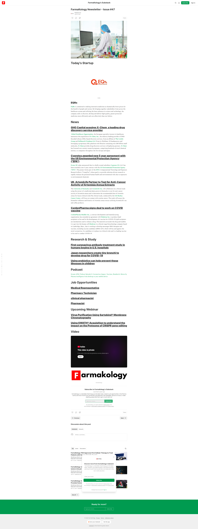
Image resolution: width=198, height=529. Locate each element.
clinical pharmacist (82, 298)
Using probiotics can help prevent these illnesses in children (94, 262)
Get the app (106, 522)
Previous (76, 418)
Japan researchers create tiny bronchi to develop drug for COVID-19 (95, 254)
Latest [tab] (76, 448)
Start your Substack (95, 522)
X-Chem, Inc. (94, 136)
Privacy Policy (111, 485)
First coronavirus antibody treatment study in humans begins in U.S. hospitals (98, 246)
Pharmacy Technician (84, 293)
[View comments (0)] (76, 18)
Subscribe (185, 3)
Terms (102, 518)
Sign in (193, 3)
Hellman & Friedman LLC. (87, 141)
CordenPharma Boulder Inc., (80, 215)
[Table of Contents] (2, 264)
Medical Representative (85, 287)
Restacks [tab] (81, 429)
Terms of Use (106, 484)
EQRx (73, 107)
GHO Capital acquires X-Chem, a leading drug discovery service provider (98, 129)
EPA (97, 170)
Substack (91, 525)
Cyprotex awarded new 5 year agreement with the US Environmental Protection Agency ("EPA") (98, 158)
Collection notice (109, 518)
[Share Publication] (179, 2)
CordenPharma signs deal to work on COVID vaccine (97, 209)
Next (122, 418)
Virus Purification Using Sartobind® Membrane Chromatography (98, 316)
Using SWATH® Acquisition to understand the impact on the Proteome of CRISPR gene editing (99, 324)
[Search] (175, 2)
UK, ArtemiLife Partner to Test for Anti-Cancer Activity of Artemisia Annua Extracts (98, 183)
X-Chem (81, 146)
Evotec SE (74, 165)
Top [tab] (73, 448)
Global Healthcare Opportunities (82, 134)
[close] (114, 457)
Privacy (98, 518)
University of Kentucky (81, 189)
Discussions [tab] (83, 448)
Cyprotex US (114, 165)
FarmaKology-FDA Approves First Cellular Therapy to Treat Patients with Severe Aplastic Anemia (92, 454)
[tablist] (77, 429)
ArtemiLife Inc (97, 189)
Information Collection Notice (98, 485)
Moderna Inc (105, 217)
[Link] (68, 63)
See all (74, 495)
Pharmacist (78, 303)
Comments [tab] (74, 429)
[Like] (72, 18)
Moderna (92, 224)
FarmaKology (78, 12)
